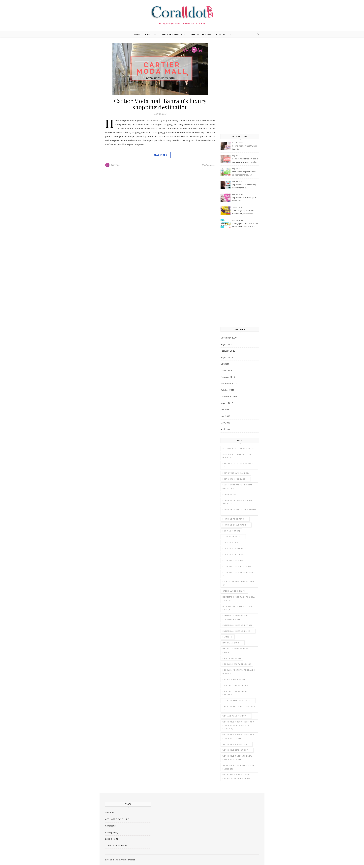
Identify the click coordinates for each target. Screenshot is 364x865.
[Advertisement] (240, 85)
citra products (233, 537)
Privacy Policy (112, 832)
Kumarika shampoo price (238, 631)
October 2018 (227, 390)
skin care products (173, 34)
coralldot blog (233, 554)
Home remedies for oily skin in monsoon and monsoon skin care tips (245, 160)
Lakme (228, 637)
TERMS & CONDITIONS (116, 845)
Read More (160, 155)
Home (137, 34)
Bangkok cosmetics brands (238, 465)
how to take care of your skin (237, 608)
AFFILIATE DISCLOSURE (117, 819)
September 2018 (229, 396)
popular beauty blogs (237, 664)
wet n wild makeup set (237, 750)
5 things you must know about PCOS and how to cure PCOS (245, 225)
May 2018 (225, 422)
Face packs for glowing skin (239, 583)
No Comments (208, 165)
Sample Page (111, 838)
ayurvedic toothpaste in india (237, 456)
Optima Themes (128, 859)
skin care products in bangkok (235, 693)
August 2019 (227, 357)
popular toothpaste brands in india (239, 672)
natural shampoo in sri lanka (236, 650)
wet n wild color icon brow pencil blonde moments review (238, 725)
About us (150, 34)
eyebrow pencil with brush (238, 574)
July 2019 (225, 363)
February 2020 (228, 350)
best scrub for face (236, 479)
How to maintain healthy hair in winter (244, 147)
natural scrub (233, 643)
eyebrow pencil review (237, 566)
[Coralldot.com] (182, 12)
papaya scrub (232, 658)
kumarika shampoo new (237, 625)
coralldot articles (235, 548)
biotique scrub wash (236, 525)
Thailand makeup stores (238, 701)
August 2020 (227, 344)
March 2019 (226, 370)
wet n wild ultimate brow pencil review (237, 758)
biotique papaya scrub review (239, 511)
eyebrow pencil (233, 560)
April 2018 (225, 429)
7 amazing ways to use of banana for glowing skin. (243, 212)
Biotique (229, 494)
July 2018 (225, 409)
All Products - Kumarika (238, 448)
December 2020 (229, 337)
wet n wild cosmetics (237, 744)
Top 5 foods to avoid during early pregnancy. (244, 186)
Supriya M (115, 165)
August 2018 (227, 403)
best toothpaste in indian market (238, 486)
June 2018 (225, 416)
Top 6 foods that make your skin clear (244, 199)
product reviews (201, 34)
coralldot (230, 543)
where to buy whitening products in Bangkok (236, 776)
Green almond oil (234, 591)
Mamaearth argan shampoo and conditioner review (244, 173)
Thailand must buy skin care (239, 708)
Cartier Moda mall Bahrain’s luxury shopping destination (160, 104)
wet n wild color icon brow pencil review (238, 736)
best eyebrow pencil (236, 473)
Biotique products (235, 519)
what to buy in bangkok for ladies (239, 767)
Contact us (223, 34)
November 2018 (229, 383)
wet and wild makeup (236, 716)
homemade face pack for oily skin (239, 599)
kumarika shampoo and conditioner (235, 617)
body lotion (231, 531)
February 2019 (228, 376)
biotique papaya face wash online (238, 502)
